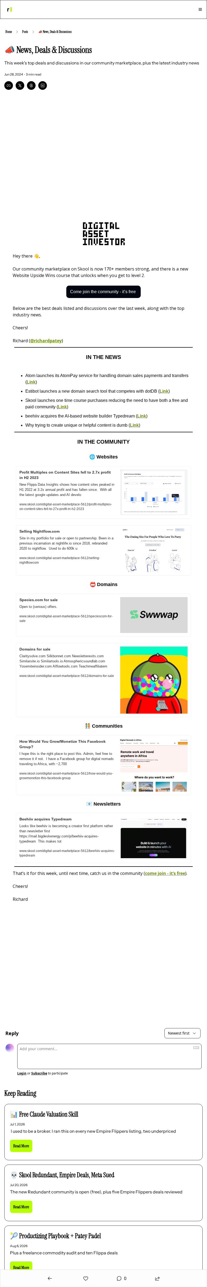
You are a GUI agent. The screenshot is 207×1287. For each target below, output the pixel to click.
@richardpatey (46, 341)
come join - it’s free (165, 873)
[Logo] (9, 9)
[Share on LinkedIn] (42, 85)
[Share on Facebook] (8, 85)
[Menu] (200, 9)
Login (21, 1073)
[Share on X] (20, 85)
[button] (21, 1146)
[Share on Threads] (31, 85)
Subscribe (39, 1073)
